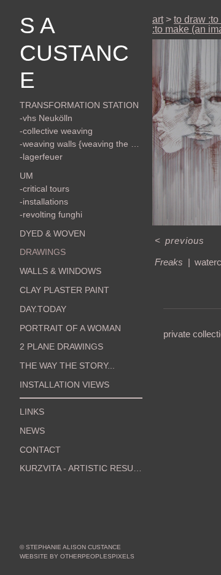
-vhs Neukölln (46, 118)
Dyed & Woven (52, 233)
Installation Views (64, 384)
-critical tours (44, 189)
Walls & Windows (60, 271)
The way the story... (67, 365)
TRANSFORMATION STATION (79, 105)
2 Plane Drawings (61, 346)
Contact (40, 450)
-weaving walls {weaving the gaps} (81, 144)
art (157, 19)
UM (26, 176)
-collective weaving (56, 131)
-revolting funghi (51, 214)
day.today (43, 309)
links (32, 412)
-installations (44, 201)
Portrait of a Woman (70, 328)
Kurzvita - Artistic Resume (81, 468)
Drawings (43, 252)
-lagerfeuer (41, 157)
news (32, 431)
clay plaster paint (64, 290)
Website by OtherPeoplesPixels (77, 556)
